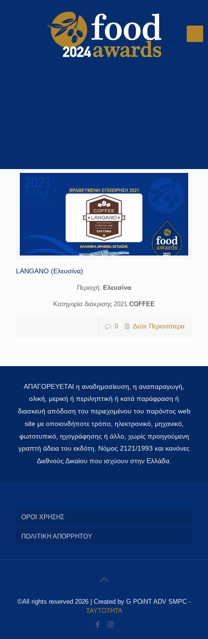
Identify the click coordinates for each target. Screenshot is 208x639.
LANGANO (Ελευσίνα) (49, 271)
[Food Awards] (104, 34)
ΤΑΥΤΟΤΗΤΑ (104, 610)
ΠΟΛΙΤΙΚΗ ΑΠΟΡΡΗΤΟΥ (56, 536)
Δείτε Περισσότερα (159, 326)
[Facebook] (97, 624)
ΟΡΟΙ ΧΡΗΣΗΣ (42, 517)
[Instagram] (110, 624)
